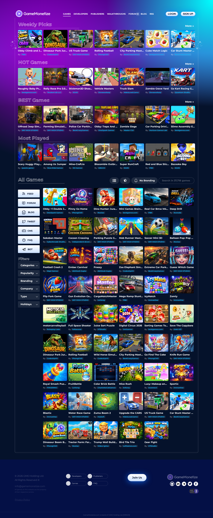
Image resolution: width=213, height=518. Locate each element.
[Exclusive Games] (125, 180)
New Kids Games (29, 168)
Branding (26, 280)
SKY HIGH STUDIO (55, 54)
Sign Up (188, 13)
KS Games (52, 168)
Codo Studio (180, 168)
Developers (81, 14)
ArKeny (126, 388)
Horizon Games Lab (132, 130)
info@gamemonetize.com (30, 486)
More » (189, 25)
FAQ (95, 483)
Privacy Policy (22, 499)
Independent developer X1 (84, 242)
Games (67, 14)
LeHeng (101, 300)
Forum (132, 14)
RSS (152, 14)
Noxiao (101, 213)
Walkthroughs (116, 14)
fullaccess (76, 329)
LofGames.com (130, 446)
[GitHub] (196, 484)
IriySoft (101, 417)
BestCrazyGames (106, 54)
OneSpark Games (81, 130)
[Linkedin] (184, 484)
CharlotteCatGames (106, 388)
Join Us (137, 477)
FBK (126, 168)
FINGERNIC (52, 388)
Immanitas (180, 130)
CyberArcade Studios (56, 242)
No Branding (147, 180)
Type (24, 296)
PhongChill (78, 54)
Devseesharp (79, 92)
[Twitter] (190, 484)
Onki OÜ (177, 329)
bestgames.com (131, 54)
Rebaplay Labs (53, 329)
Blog (144, 14)
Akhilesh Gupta (79, 271)
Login (172, 13)
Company (27, 288)
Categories (27, 265)
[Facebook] (172, 484)
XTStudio (102, 329)
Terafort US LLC (29, 92)
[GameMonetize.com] (33, 14)
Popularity (27, 273)
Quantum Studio (156, 92)
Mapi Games (52, 271)
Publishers (97, 14)
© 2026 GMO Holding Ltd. (29, 476)
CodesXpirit (27, 54)
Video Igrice (103, 446)
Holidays (26, 304)
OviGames (127, 329)
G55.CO (76, 168)
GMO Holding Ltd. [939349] (119, 515)
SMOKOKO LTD (181, 92)
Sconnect (152, 388)
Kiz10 (49, 92)
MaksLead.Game (105, 92)
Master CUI (103, 130)
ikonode (177, 213)
